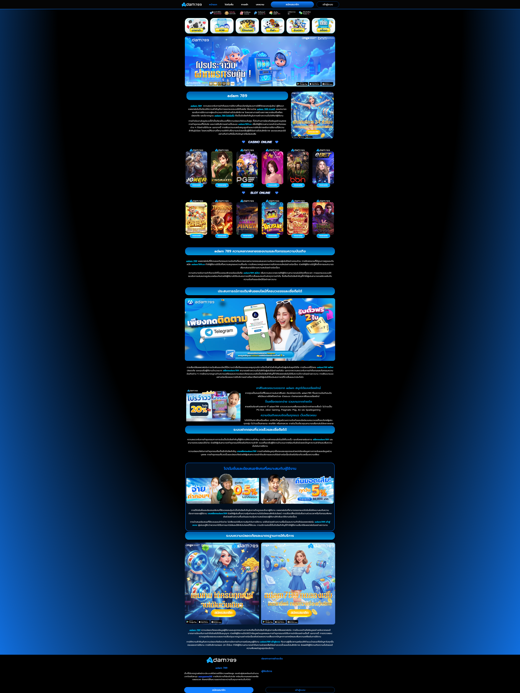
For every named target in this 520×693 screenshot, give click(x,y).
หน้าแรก (213, 4)
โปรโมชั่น (229, 4)
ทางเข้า (244, 4)
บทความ (260, 4)
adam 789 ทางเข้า (266, 109)
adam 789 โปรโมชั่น (224, 115)
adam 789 (196, 106)
